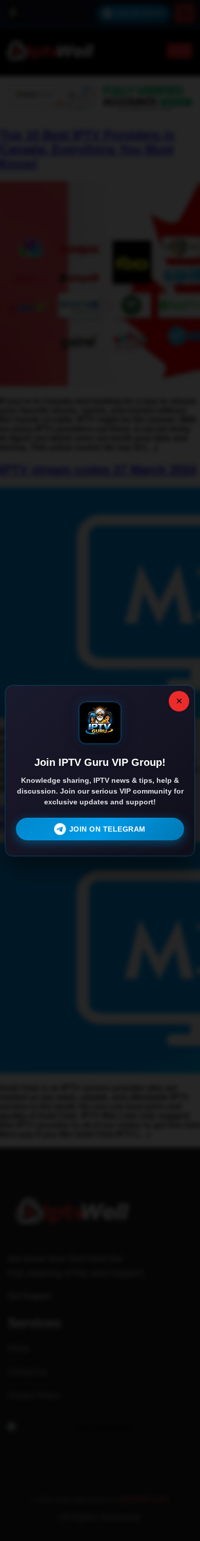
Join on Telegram (107, 829)
